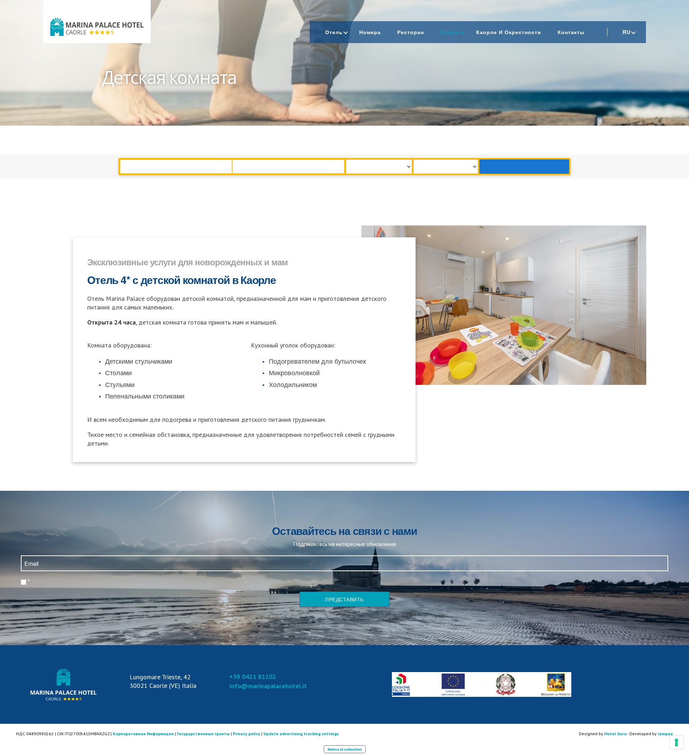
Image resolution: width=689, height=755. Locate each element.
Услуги (450, 32)
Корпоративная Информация (143, 733)
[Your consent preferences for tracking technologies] (676, 742)
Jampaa (665, 733)
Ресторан (410, 32)
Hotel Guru (615, 733)
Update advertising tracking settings (301, 733)
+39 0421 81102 (252, 676)
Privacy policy (246, 733)
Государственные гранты (203, 733)
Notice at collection (345, 749)
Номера (370, 32)
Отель (334, 32)
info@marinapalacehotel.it (268, 686)
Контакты (571, 32)
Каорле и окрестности (508, 32)
